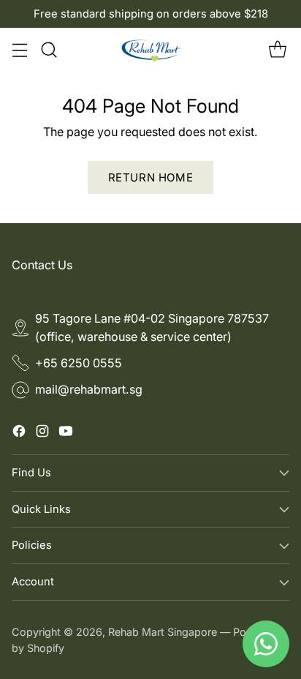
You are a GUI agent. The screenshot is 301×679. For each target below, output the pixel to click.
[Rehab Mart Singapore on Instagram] (42, 433)
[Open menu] (19, 50)
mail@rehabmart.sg (88, 389)
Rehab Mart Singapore (162, 632)
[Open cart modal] (277, 50)
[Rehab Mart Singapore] (151, 50)
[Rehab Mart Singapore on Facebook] (19, 433)
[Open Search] (49, 50)
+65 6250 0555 (78, 363)
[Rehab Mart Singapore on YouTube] (66, 433)
